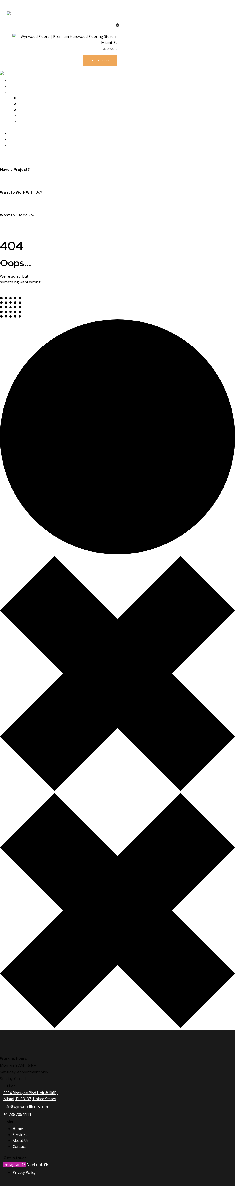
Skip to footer (40, 2)
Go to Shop (9, 225)
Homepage (10, 294)
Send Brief (8, 202)
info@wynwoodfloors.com (21, 179)
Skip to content (13, 2)
